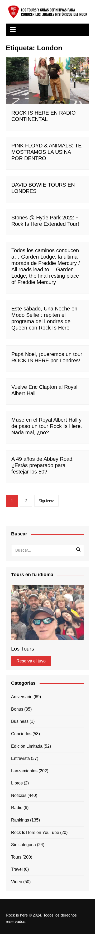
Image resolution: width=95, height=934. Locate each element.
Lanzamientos (24, 771)
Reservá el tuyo (31, 661)
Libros (17, 783)
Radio (16, 807)
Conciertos (21, 734)
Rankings (20, 820)
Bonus (17, 709)
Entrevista (20, 758)
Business (19, 721)
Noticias (18, 795)
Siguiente (46, 501)
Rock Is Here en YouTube (35, 832)
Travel (17, 869)
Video (16, 881)
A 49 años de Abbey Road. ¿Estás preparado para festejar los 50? (42, 465)
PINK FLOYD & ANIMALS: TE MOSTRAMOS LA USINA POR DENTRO (46, 152)
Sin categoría (23, 844)
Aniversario (21, 696)
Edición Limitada (26, 746)
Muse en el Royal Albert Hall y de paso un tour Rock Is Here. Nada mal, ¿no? (46, 426)
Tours (16, 857)
